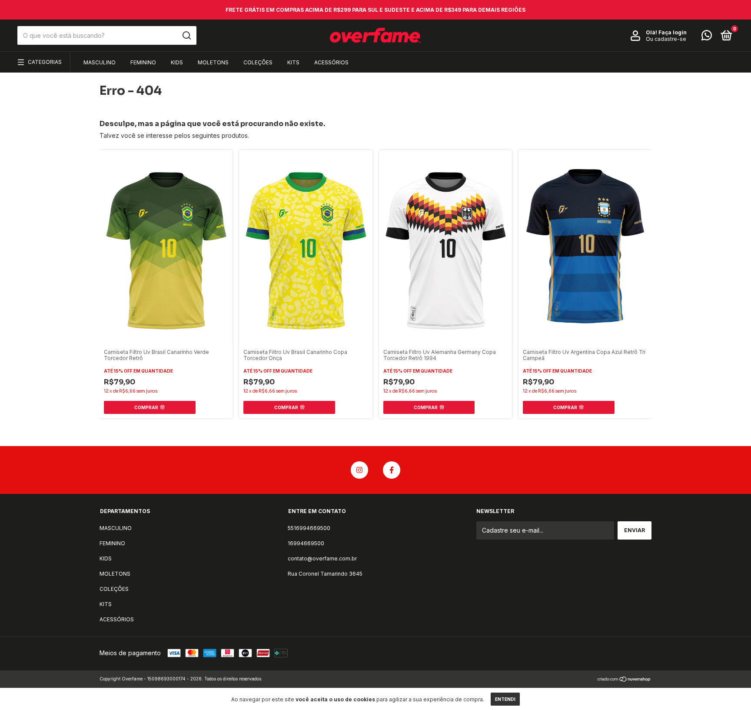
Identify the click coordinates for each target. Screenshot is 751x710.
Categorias (45, 62)
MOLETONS (213, 62)
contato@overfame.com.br (322, 558)
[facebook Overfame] (391, 470)
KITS (293, 62)
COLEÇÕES (257, 62)
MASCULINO (99, 62)
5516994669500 (309, 528)
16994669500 (306, 543)
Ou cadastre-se (666, 39)
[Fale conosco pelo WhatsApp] (706, 37)
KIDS (177, 62)
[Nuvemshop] (624, 679)
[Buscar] (186, 35)
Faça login (672, 32)
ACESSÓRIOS (331, 62)
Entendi (505, 699)
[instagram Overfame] (359, 470)
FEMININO (143, 62)
